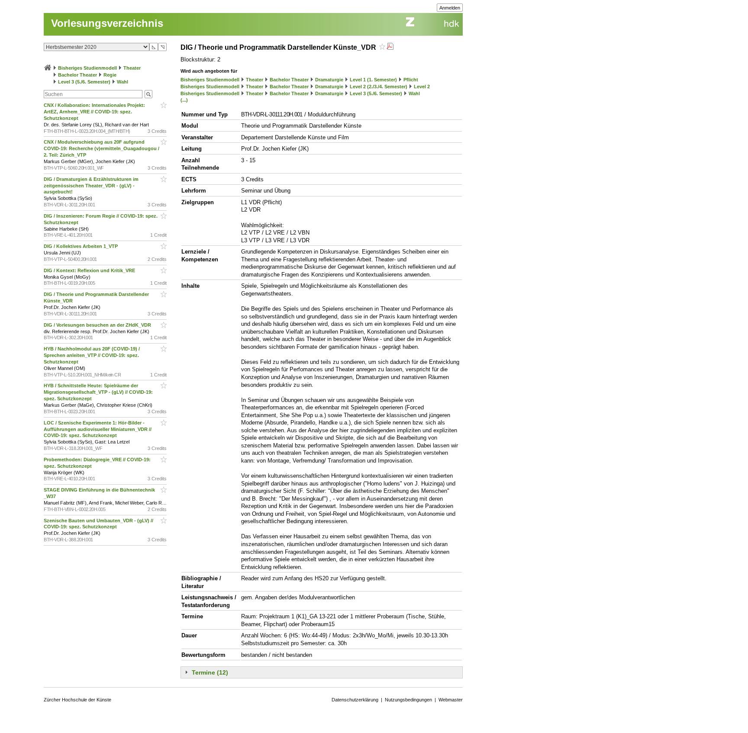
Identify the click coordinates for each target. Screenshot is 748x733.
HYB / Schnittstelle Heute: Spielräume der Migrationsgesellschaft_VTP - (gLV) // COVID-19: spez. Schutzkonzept (98, 392)
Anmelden (449, 7)
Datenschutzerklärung (355, 699)
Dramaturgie (329, 79)
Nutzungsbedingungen (408, 699)
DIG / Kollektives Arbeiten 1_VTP (81, 246)
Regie (109, 74)
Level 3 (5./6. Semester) (84, 81)
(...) (184, 100)
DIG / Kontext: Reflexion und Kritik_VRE (90, 270)
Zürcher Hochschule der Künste (77, 699)
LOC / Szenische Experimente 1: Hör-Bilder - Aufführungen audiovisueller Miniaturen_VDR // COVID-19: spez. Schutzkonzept (98, 429)
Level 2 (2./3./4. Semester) (378, 86)
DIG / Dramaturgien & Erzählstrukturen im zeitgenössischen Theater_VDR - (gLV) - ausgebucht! (91, 186)
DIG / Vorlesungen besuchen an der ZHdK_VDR (98, 325)
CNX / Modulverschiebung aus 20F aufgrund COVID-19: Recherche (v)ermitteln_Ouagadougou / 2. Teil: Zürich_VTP (101, 148)
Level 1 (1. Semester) (373, 79)
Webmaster (450, 699)
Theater (132, 68)
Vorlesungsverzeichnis (107, 23)
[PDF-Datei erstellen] (390, 47)
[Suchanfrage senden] (148, 94)
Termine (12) (210, 672)
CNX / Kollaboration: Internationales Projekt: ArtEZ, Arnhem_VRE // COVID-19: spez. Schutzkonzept (94, 112)
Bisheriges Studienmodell (87, 68)
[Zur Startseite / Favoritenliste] (48, 68)
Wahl (122, 81)
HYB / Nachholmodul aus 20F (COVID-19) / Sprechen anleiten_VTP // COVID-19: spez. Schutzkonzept (92, 355)
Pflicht (410, 79)
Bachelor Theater (77, 74)
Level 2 (422, 86)
